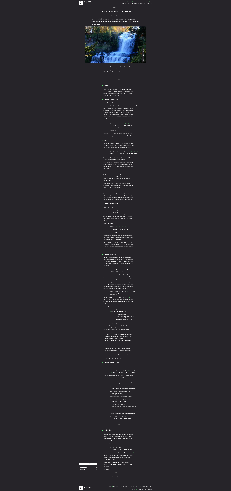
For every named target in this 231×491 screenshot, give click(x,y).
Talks (141, 3)
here (125, 71)
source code (82, 465)
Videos (129, 3)
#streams (121, 15)
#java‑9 (115, 15)
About (148, 3)
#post (108, 15)
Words (122, 3)
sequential (130, 199)
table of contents (83, 467)
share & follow (83, 469)
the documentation (126, 143)
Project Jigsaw (127, 66)
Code (135, 3)
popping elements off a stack (118, 326)
